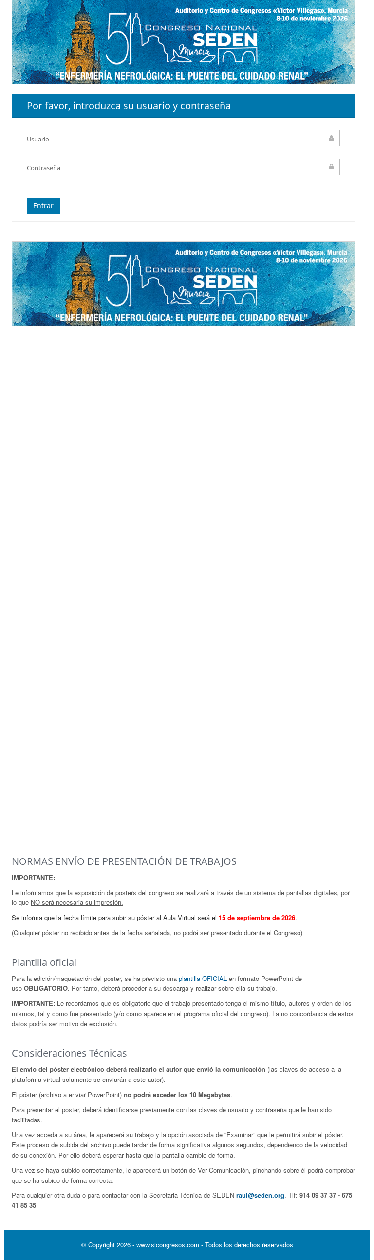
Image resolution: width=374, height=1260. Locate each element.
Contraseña (43, 167)
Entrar (43, 205)
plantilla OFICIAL (203, 978)
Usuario (38, 139)
